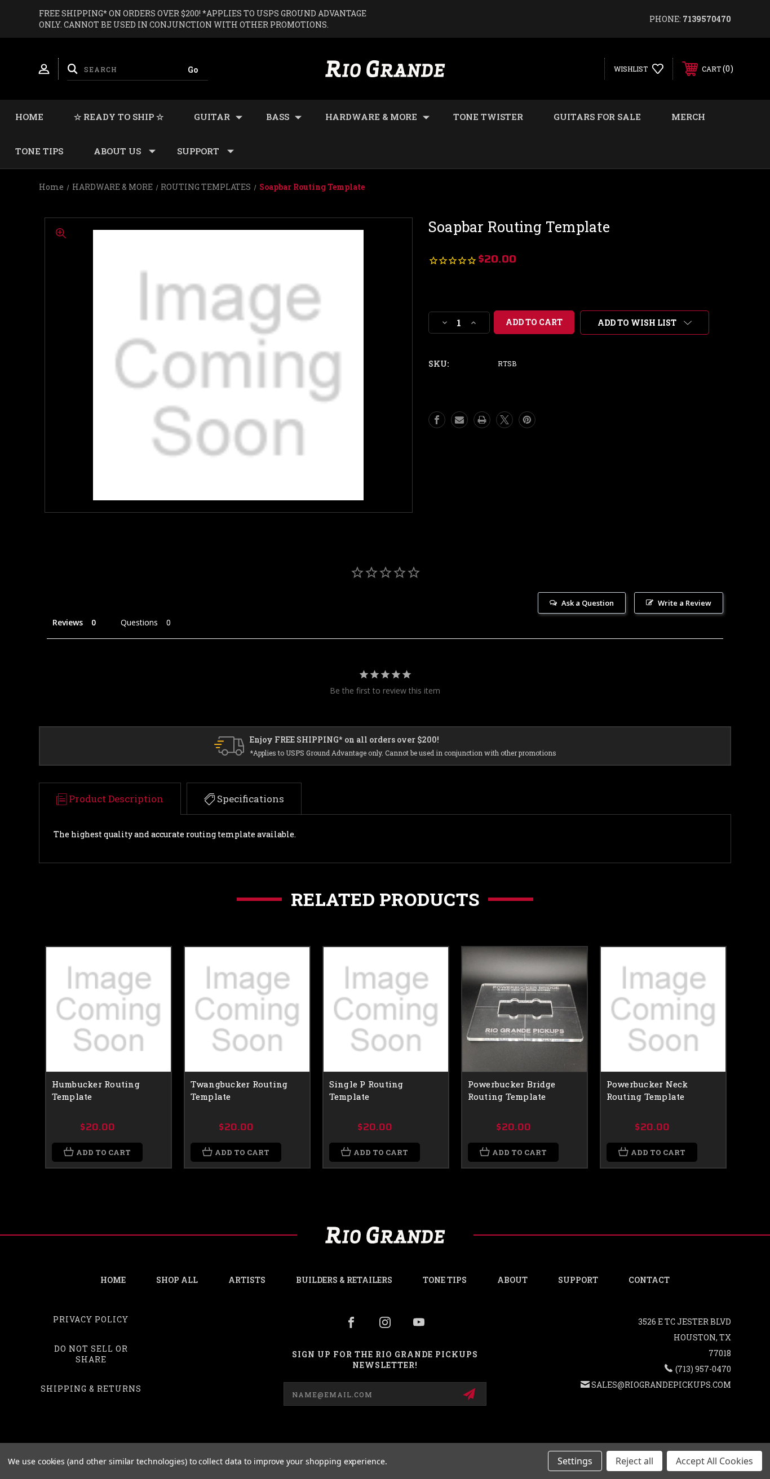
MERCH (688, 116)
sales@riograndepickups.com (661, 1384)
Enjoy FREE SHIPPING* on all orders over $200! (344, 739)
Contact (649, 1279)
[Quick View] (148, 969)
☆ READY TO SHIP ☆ (118, 116)
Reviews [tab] (67, 622)
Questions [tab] (139, 622)
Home (29, 116)
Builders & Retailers (344, 1279)
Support (198, 151)
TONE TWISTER (488, 116)
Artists (246, 1279)
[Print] (481, 419)
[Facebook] (436, 419)
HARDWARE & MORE (371, 116)
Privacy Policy (91, 1319)
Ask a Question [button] (587, 603)
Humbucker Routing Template (96, 1090)
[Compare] (148, 1027)
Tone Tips (39, 151)
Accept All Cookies (714, 1461)
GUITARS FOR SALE (597, 116)
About (512, 1279)
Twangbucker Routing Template (239, 1090)
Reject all (634, 1461)
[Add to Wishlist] (148, 998)
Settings (574, 1461)
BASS (277, 116)
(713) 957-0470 (703, 1368)
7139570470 (707, 19)
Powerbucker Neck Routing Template (647, 1090)
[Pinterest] (527, 419)
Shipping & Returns (91, 1388)
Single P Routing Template (366, 1090)
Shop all (177, 1279)
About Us (117, 151)
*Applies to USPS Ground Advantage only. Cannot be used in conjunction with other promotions (403, 752)
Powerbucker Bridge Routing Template (512, 1090)
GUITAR (212, 116)
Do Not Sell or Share (91, 1354)
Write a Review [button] (684, 603)
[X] (504, 419)
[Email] (459, 419)
